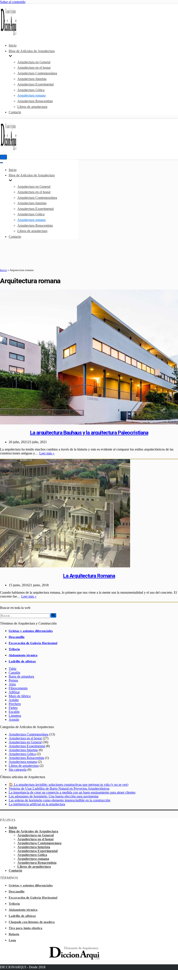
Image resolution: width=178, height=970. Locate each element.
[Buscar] (53, 615)
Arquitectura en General (33, 62)
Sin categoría (17, 769)
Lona (12, 940)
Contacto (15, 112)
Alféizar (14, 692)
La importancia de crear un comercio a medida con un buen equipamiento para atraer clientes (72, 792)
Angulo (14, 719)
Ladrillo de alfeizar (22, 661)
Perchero (15, 704)
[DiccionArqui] (13, 35)
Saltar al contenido (12, 2)
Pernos (13, 680)
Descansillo (17, 637)
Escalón (14, 712)
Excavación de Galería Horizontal (33, 643)
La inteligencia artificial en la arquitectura (37, 804)
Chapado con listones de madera (32, 922)
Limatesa (15, 715)
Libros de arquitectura (32, 107)
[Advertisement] (89, 254)
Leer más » (46, 453)
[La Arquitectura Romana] (65, 566)
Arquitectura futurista (31, 79)
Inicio (12, 45)
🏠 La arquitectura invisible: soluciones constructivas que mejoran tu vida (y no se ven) (68, 784)
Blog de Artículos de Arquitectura (33, 831)
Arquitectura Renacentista (35, 101)
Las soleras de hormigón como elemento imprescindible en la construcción (59, 800)
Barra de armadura (21, 676)
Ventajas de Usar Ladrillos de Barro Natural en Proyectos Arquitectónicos (59, 788)
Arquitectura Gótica (30, 90)
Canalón (14, 672)
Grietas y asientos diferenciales (31, 631)
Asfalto (14, 700)
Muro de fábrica (20, 696)
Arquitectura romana (31, 95)
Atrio (12, 684)
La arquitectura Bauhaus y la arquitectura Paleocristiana (89, 433)
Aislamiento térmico (23, 655)
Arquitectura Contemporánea (37, 73)
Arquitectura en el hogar (34, 67)
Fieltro (13, 708)
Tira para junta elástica (25, 928)
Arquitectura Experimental (35, 84)
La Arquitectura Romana (89, 576)
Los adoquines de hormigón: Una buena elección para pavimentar (54, 796)
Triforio (14, 649)
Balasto (14, 934)
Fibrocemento (18, 688)
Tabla (12, 668)
